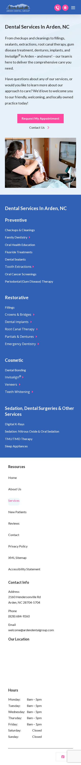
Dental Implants (17, 322)
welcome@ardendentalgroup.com (31, 630)
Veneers (12, 384)
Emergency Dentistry (21, 344)
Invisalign (13, 377)
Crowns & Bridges (19, 314)
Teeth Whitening (18, 392)
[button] (73, 7)
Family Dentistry (17, 237)
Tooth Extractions (18, 266)
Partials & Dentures (20, 336)
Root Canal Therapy (20, 329)
